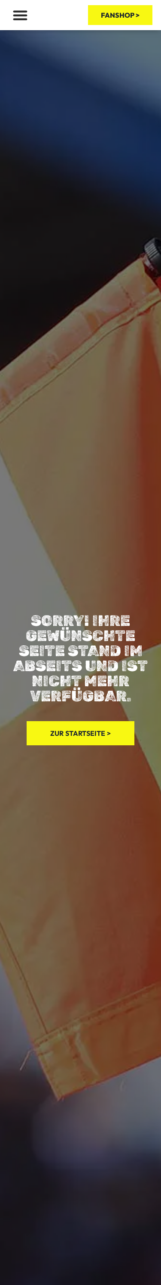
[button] (20, 15)
